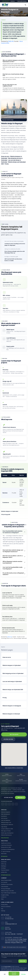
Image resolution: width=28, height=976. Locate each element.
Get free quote (14, 734)
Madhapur (3, 866)
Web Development (5, 814)
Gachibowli (3, 861)
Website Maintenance (6, 835)
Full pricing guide (5, 514)
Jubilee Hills (4, 872)
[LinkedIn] (9, 804)
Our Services (4, 882)
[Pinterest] (16, 804)
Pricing (7, 163)
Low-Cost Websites (5, 820)
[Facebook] (2, 804)
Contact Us (3, 897)
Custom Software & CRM (7, 828)
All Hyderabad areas (5, 875)
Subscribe (22, 961)
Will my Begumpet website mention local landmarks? (12, 562)
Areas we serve (5, 156)
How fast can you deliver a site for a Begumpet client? (13, 556)
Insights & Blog (5, 895)
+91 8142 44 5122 (8, 739)
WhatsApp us (21, 797)
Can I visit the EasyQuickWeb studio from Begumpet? (12, 568)
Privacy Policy (4, 904)
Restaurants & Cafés (6, 847)
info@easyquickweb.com (11, 924)
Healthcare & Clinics (6, 843)
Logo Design (4, 826)
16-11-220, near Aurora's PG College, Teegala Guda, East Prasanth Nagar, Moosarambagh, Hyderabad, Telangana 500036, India (16, 940)
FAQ (2, 908)
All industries (4, 856)
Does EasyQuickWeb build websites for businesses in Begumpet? (12, 531)
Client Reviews (4, 886)
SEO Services (4, 818)
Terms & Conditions (6, 906)
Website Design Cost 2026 (7, 890)
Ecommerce (4, 816)
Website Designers (5, 812)
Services (7, 14)
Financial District (5, 870)
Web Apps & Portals (6, 830)
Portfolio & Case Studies (7, 884)
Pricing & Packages (5, 888)
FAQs (2, 899)
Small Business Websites (7, 824)
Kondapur (3, 868)
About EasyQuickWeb (6, 880)
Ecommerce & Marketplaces (8, 849)
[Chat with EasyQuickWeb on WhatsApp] (21, 4)
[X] (12, 804)
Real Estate (3, 853)
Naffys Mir (11, 41)
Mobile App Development (7, 833)
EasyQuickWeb (7, 966)
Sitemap (3, 910)
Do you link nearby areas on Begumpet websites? (13, 573)
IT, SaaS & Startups (5, 851)
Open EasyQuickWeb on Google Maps (14, 767)
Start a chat (8, 929)
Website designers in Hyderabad (9, 511)
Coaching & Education (6, 845)
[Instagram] (6, 804)
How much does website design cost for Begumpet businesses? (13, 550)
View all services (5, 837)
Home (2, 14)
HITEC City (3, 864)
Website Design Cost (6, 822)
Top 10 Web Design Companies (8, 892)
